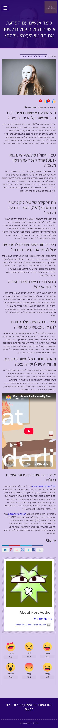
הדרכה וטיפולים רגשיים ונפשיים (34, 56)
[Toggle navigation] (5, 8)
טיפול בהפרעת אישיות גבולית (44, 486)
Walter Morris (43, 618)
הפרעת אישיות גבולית (17, 514)
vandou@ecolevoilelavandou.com (31, 624)
